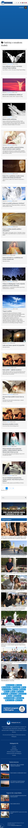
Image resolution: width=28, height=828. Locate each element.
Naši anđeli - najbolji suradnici (12, 370)
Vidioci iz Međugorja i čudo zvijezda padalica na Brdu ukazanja (14, 284)
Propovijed (5, 693)
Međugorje (22, 689)
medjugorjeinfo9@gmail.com (16, 825)
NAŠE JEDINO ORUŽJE (15, 803)
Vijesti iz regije (20, 698)
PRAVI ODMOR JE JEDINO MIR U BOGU (18, 773)
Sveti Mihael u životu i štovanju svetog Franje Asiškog (12, 67)
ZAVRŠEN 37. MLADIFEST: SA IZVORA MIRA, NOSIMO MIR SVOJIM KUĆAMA (14, 662)
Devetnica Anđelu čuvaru (10, 424)
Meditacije (9, 367)
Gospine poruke (7, 689)
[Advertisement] (14, 24)
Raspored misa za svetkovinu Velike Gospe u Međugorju (11, 627)
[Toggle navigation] (25, 7)
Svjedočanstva (22, 693)
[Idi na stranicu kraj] (13, 488)
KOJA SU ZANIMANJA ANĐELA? (12, 95)
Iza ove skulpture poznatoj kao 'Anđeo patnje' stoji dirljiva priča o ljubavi (13, 479)
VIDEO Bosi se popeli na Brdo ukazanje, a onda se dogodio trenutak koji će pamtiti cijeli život (13, 537)
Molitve (8, 255)
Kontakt (14, 755)
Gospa (24, 687)
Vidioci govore (10, 281)
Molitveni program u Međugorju (14, 751)
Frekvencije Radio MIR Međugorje (14, 753)
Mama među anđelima (9, 119)
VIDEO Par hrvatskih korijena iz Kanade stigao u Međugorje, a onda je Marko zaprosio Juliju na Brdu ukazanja (13, 645)
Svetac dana (13, 693)
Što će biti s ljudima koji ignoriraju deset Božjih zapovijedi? (18, 796)
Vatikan (9, 696)
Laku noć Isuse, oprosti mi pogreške (13, 345)
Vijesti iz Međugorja (9, 698)
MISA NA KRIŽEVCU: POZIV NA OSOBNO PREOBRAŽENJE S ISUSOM (10, 680)
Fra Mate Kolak (16, 687)
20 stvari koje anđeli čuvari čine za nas (13, 397)
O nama (14, 746)
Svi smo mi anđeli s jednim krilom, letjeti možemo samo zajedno (13, 148)
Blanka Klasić (9, 145)
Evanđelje (19, 685)
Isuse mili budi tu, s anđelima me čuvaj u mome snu (13, 258)
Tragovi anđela (7, 311)
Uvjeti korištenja (14, 750)
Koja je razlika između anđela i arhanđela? (12, 229)
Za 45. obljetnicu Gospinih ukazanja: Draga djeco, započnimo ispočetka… (17, 781)
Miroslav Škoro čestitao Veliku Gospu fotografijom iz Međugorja (13, 574)
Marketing (14, 748)
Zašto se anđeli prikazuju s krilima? (13, 203)
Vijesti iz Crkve (17, 696)
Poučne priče (9, 116)
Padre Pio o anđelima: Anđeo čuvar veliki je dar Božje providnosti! (13, 176)
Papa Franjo (20, 691)
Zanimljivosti (9, 92)
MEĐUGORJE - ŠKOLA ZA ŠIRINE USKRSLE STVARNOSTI (17, 765)
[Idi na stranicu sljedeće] (11, 488)
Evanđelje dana (6, 687)
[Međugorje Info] (7, 2)
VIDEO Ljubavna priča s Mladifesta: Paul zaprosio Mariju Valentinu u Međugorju (13, 591)
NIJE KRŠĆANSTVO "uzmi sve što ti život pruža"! (18, 812)
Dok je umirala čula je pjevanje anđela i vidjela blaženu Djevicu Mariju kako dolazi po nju (12, 450)
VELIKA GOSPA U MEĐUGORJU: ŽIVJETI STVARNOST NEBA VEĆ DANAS (13, 556)
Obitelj (13, 691)
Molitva (7, 691)
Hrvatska (15, 689)
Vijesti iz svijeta (10, 700)
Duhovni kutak (10, 64)
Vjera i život (9, 446)
